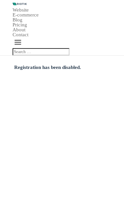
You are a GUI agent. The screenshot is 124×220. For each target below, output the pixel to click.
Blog (17, 19)
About (19, 29)
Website (21, 10)
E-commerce (26, 14)
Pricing (20, 24)
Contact (20, 34)
